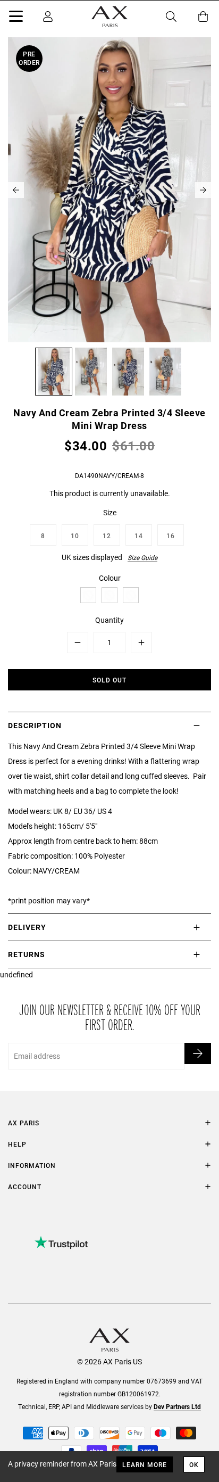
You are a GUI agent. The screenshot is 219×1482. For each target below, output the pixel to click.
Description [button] (35, 725)
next (203, 190)
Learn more (144, 1464)
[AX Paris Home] (109, 16)
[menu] (16, 18)
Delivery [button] (27, 927)
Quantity (109, 620)
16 (170, 535)
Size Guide (142, 557)
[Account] (48, 16)
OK (194, 1464)
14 (138, 535)
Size (109, 512)
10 (75, 535)
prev (16, 190)
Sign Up (197, 1053)
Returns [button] (26, 954)
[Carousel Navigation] (109, 190)
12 (107, 535)
